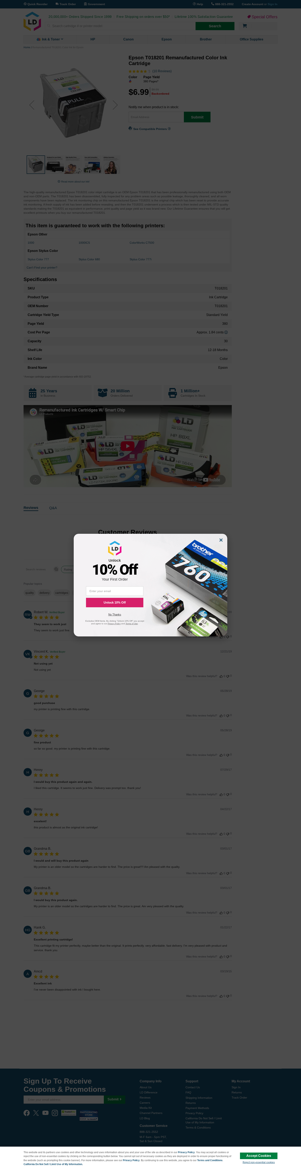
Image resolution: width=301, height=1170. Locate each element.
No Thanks (114, 614)
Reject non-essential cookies (259, 1162)
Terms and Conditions (210, 1160)
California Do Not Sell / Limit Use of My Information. (53, 1164)
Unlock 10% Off (115, 602)
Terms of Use (132, 623)
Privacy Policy (186, 1152)
